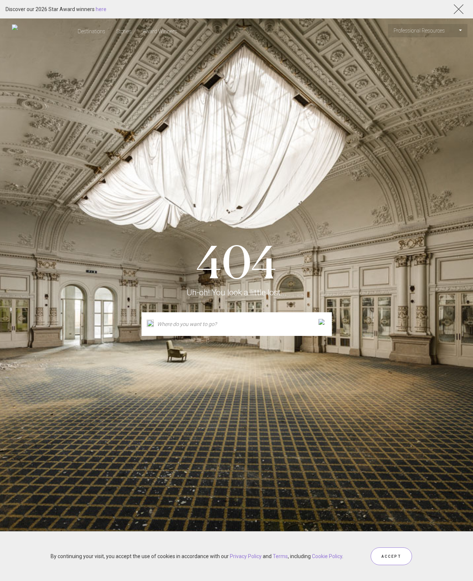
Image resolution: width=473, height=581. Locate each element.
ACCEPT (391, 556)
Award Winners (160, 31)
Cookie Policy (327, 556)
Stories (124, 31)
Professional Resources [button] (420, 31)
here (101, 9)
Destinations (91, 31)
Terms (280, 556)
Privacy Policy (246, 556)
